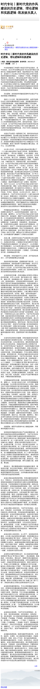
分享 (36, 666)
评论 (6, 49)
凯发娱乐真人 (11, 39)
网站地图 (4, 687)
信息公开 (25, 39)
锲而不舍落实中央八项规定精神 (26, 47)
